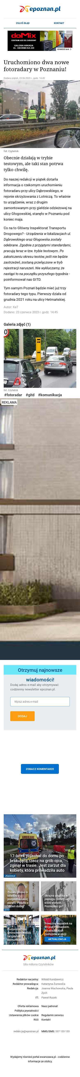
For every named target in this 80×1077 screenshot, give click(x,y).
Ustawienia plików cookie (24, 1015)
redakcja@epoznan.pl (26, 1031)
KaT (15, 307)
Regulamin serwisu (52, 1015)
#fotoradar (13, 395)
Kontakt (59, 23)
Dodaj (22, 716)
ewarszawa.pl (48, 1056)
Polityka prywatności (27, 1010)
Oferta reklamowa (28, 1006)
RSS (36, 1019)
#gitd (30, 395)
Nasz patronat (49, 1006)
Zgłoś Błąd (23, 23)
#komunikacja (50, 395)
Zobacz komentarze (40, 769)
